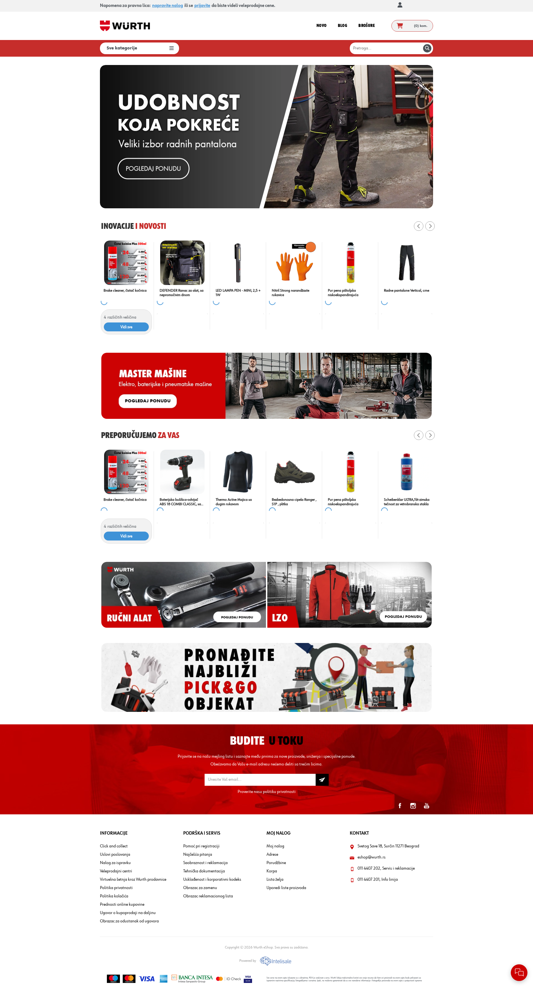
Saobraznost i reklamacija (205, 863)
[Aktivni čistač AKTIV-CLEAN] (262, 472)
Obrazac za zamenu (200, 888)
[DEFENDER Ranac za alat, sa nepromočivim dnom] (430, 263)
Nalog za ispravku (115, 863)
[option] (266, 136)
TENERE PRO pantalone (201, 500)
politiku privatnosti (279, 792)
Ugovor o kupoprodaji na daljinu (128, 913)
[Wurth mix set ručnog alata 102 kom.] (262, 263)
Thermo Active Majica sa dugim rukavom (425, 502)
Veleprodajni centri (116, 871)
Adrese (272, 854)
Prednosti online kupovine (122, 904)
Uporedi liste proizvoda (286, 888)
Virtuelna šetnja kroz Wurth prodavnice (133, 879)
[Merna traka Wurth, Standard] (149, 472)
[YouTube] (426, 805)
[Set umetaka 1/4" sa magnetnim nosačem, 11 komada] (205, 263)
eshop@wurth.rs (372, 857)
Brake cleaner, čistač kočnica (372, 290)
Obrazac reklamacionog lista (208, 896)
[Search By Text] (427, 48)
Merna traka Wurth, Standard (149, 500)
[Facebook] (399, 805)
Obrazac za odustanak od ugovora (129, 921)
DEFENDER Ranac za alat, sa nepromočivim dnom (429, 293)
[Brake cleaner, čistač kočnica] (374, 263)
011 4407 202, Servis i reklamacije (386, 868)
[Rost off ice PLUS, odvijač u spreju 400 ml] (149, 263)
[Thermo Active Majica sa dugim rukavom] (430, 472)
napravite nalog (167, 6)
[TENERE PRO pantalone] (205, 472)
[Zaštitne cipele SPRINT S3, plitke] (318, 263)
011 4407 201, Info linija (378, 879)
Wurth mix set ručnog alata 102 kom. (259, 293)
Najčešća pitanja (197, 854)
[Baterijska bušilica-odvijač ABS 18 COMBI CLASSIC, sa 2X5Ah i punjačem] (374, 472)
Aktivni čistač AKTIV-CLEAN (259, 500)
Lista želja (274, 879)
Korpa (271, 871)
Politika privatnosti (116, 888)
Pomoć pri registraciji (201, 846)
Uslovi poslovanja (115, 854)
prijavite (202, 6)
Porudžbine (276, 863)
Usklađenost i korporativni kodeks (212, 879)
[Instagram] (413, 805)
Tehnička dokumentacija (204, 871)
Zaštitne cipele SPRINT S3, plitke (314, 293)
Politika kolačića (114, 896)
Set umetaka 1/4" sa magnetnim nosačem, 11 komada (200, 293)
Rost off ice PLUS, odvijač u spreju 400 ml (146, 293)
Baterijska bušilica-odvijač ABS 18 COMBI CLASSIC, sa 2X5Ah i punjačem (372, 502)
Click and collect (114, 846)
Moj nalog (275, 846)
